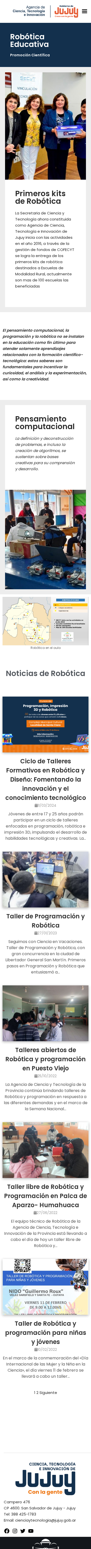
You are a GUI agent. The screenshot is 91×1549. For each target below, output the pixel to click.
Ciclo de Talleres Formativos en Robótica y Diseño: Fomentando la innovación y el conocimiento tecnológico (45, 779)
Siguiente (48, 1392)
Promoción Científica (30, 55)
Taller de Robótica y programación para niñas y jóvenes (45, 1332)
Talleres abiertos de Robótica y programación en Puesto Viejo (45, 1059)
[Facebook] (7, 1532)
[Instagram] (15, 1532)
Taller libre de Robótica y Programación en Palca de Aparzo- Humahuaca (45, 1196)
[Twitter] (23, 1532)
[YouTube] (31, 1532)
